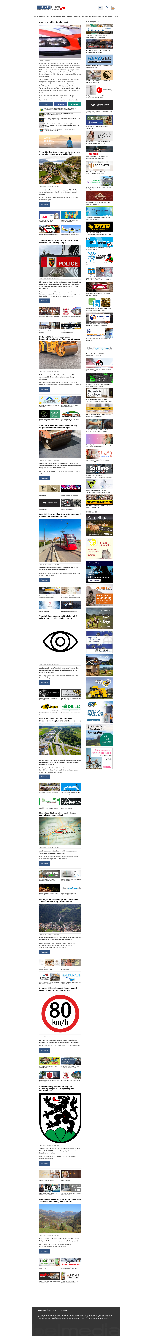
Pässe (82, 16)
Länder (59, 16)
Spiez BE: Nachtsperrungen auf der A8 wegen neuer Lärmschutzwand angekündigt (59, 153)
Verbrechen (69, 16)
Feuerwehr (92, 16)
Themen (64, 16)
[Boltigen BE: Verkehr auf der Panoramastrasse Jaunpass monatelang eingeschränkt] (60, 1218)
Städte (51, 16)
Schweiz (36, 16)
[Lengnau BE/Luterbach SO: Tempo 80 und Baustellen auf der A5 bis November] (60, 1014)
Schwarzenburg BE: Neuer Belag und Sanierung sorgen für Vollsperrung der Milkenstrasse (56, 1089)
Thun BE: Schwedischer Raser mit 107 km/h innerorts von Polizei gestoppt (58, 241)
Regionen (41, 16)
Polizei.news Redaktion (53, 186)
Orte (55, 16)
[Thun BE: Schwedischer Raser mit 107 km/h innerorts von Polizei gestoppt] (60, 261)
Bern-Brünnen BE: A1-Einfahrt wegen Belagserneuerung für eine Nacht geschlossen (60, 720)
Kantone (46, 16)
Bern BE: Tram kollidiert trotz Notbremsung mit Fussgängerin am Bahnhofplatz (60, 515)
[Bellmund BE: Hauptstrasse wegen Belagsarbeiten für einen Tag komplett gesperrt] (60, 355)
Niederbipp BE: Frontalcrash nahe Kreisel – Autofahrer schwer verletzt (58, 814)
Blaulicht (110, 16)
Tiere (105, 16)
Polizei (86, 16)
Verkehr (75, 16)
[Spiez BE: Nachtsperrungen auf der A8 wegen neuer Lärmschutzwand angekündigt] (60, 170)
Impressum (42, 1310)
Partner (116, 16)
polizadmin (47, 60)
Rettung (97, 16)
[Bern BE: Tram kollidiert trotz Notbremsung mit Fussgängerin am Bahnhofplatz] (60, 540)
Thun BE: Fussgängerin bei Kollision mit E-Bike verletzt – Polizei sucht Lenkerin (58, 617)
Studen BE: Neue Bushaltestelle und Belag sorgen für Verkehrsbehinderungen (58, 426)
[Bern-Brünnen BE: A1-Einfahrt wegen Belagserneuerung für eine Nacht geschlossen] (60, 739)
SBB (79, 16)
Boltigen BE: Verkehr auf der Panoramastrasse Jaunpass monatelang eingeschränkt (60, 1200)
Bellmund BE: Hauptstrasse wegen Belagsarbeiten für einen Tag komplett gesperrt (60, 338)
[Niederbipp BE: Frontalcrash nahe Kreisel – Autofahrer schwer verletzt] (60, 831)
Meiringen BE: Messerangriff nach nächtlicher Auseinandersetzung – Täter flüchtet (59, 900)
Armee (102, 16)
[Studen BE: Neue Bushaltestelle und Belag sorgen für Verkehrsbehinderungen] (60, 444)
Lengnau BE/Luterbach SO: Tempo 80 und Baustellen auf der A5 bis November (58, 989)
